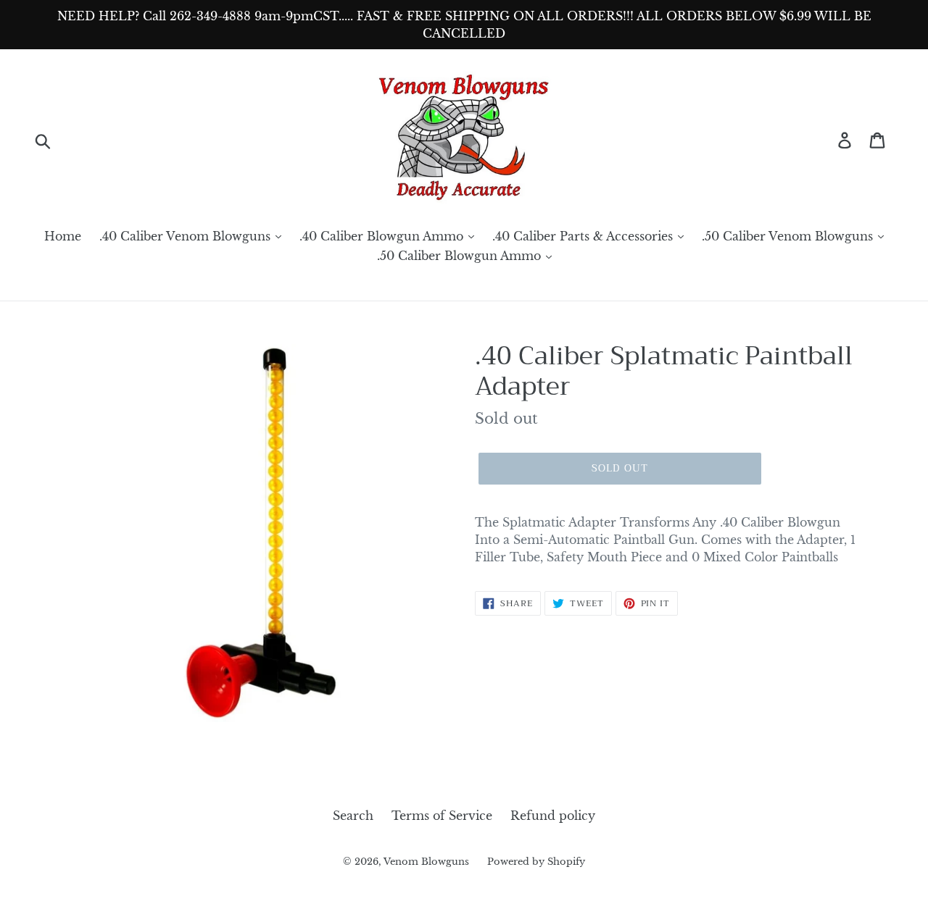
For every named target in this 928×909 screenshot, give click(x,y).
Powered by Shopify (536, 861)
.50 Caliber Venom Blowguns (789, 236)
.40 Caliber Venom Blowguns (186, 236)
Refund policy (552, 815)
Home (62, 236)
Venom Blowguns (426, 861)
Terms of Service (442, 815)
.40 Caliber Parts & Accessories (584, 236)
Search (353, 815)
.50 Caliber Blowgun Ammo (460, 255)
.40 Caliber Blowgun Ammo (383, 236)
